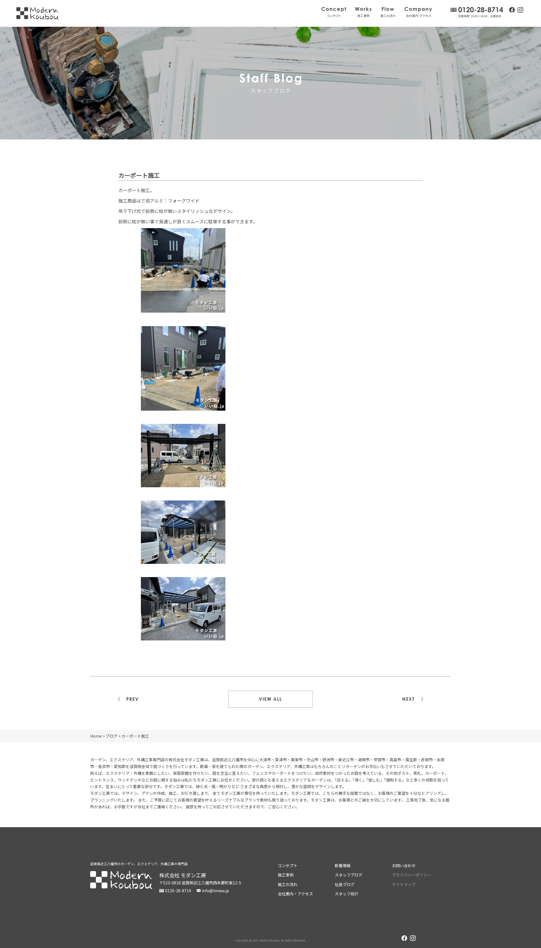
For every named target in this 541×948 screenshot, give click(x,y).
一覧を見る (270, 699)
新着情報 (343, 865)
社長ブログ (344, 884)
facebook (512, 10)
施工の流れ (388, 12)
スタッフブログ (348, 875)
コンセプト (334, 12)
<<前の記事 (132, 699)
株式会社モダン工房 (37, 13)
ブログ (111, 736)
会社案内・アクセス (418, 12)
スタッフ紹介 (346, 893)
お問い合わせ (404, 865)
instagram (520, 10)
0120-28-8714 (477, 12)
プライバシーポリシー (411, 875)
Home (96, 736)
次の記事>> (408, 699)
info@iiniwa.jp (215, 890)
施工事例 (363, 12)
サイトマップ (404, 884)
